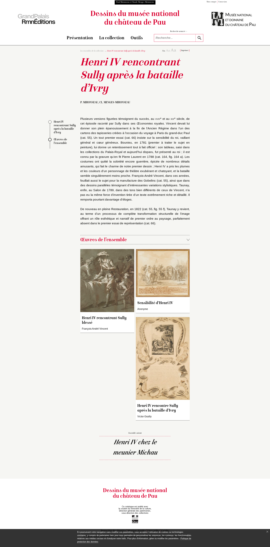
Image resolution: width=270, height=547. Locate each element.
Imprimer (184, 51)
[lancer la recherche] (199, 38)
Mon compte (212, 2)
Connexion (222, 2)
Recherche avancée (178, 31)
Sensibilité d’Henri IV (155, 303)
